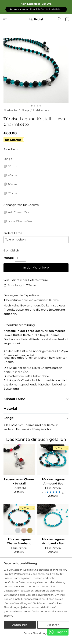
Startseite (10, 110)
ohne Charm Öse (20, 221)
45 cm (12, 175)
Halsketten (41, 110)
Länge (8, 418)
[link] (36, 632)
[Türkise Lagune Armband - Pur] (53, 519)
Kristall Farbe (14, 399)
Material (10, 409)
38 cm (12, 166)
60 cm (12, 184)
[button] (36, 9)
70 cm (12, 193)
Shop (25, 110)
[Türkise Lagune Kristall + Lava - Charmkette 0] (36, 70)
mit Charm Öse (18, 212)
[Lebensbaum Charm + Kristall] (19, 459)
